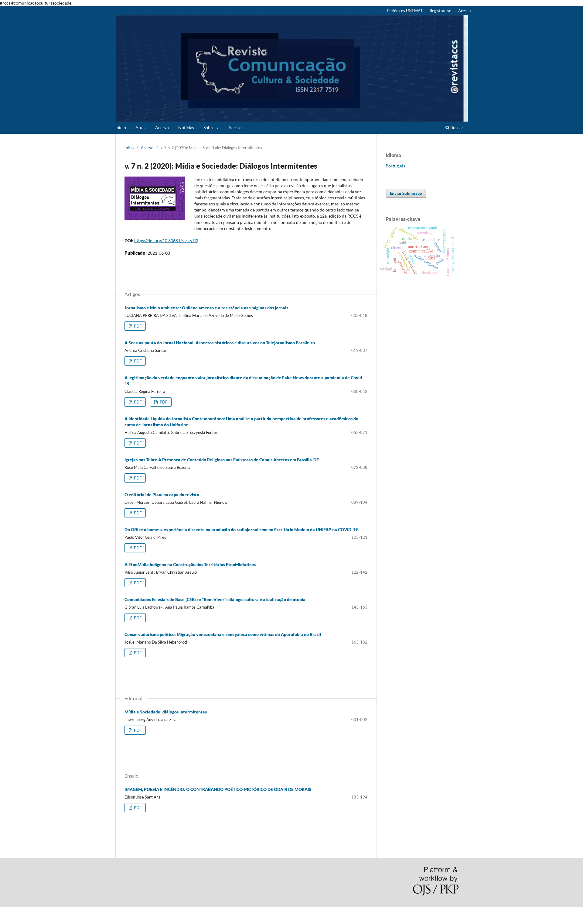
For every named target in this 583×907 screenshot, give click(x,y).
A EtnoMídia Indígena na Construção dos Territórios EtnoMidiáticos (190, 564)
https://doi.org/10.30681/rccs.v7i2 (166, 240)
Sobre (209, 127)
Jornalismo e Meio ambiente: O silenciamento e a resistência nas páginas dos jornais (206, 307)
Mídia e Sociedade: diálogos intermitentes (165, 711)
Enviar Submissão (406, 193)
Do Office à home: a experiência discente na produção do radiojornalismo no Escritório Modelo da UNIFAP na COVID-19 (241, 529)
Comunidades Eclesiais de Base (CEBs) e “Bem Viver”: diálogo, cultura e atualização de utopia (214, 599)
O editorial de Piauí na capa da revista (161, 494)
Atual (140, 127)
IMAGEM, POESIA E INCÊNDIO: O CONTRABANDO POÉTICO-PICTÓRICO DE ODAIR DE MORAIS (217, 789)
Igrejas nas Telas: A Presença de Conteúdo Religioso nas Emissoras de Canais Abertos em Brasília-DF (221, 459)
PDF (137, 326)
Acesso (235, 127)
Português (395, 165)
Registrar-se (440, 10)
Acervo (162, 127)
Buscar (456, 127)
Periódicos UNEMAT (405, 10)
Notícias (186, 127)
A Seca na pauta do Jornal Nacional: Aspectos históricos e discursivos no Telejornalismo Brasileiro (219, 342)
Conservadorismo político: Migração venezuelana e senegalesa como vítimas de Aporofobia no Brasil (222, 634)
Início (120, 127)
